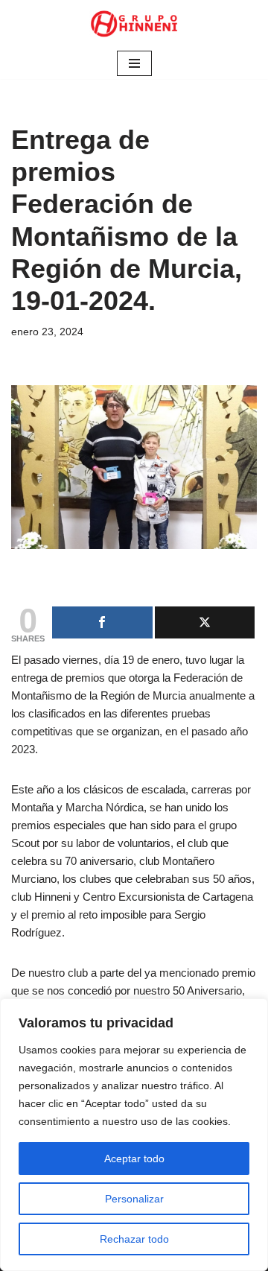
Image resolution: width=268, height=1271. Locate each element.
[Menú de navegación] (134, 63)
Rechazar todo (134, 1239)
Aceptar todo (134, 1158)
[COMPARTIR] (102, 622)
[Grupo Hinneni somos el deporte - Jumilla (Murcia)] (134, 23)
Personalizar (134, 1199)
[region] (134, 1134)
